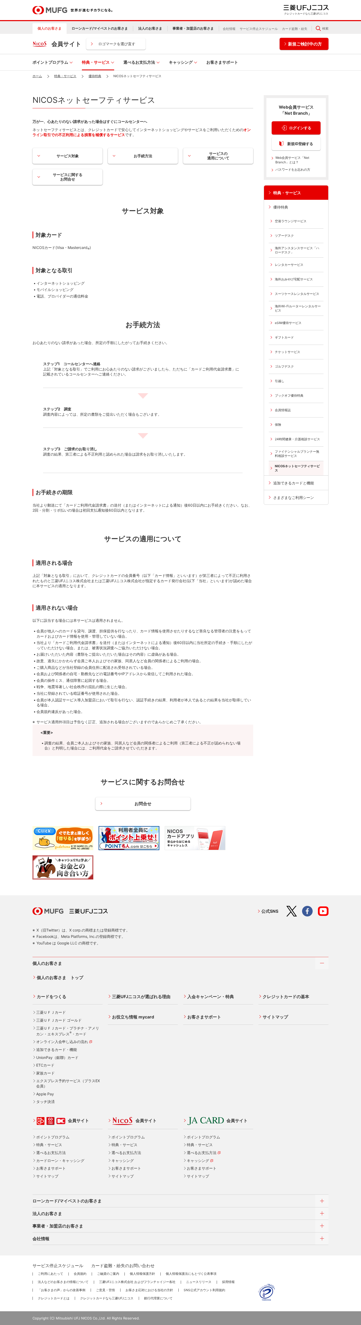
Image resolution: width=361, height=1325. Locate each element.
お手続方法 (143, 156)
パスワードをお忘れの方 (292, 170)
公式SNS (269, 911)
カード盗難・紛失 (294, 29)
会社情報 (229, 29)
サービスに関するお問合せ (67, 176)
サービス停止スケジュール (259, 29)
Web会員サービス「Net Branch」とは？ (292, 160)
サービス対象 (68, 156)
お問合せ (143, 803)
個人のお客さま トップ (60, 977)
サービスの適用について (218, 155)
